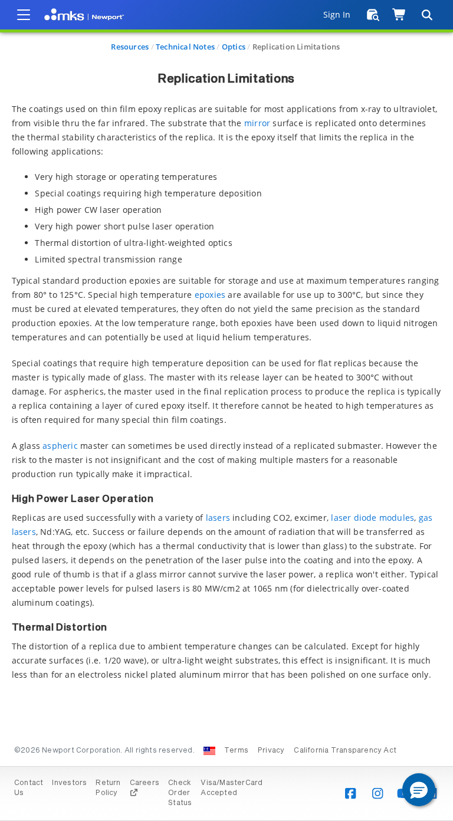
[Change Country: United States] (209, 751)
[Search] (426, 15)
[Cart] (400, 14)
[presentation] (226, 410)
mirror (257, 123)
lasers (218, 517)
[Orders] (373, 14)
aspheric (60, 445)
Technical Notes (185, 46)
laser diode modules (372, 517)
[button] (418, 789)
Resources (130, 46)
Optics (233, 46)
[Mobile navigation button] (23, 15)
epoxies (210, 294)
